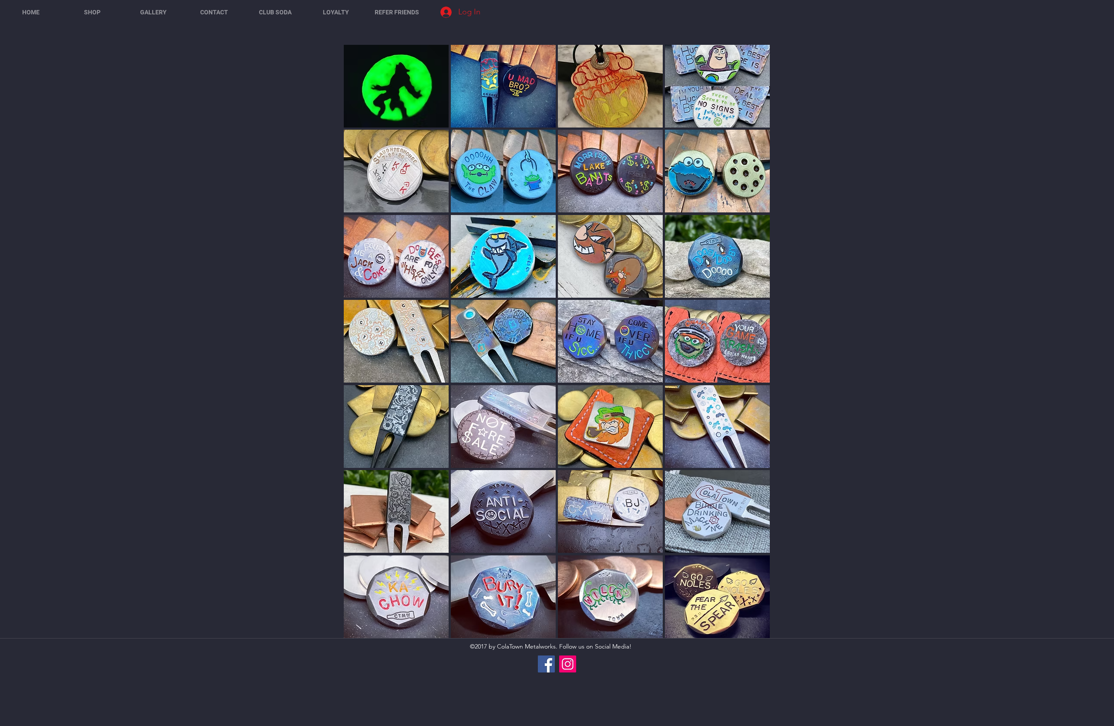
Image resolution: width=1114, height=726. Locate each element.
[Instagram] (567, 663)
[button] (396, 86)
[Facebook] (546, 663)
